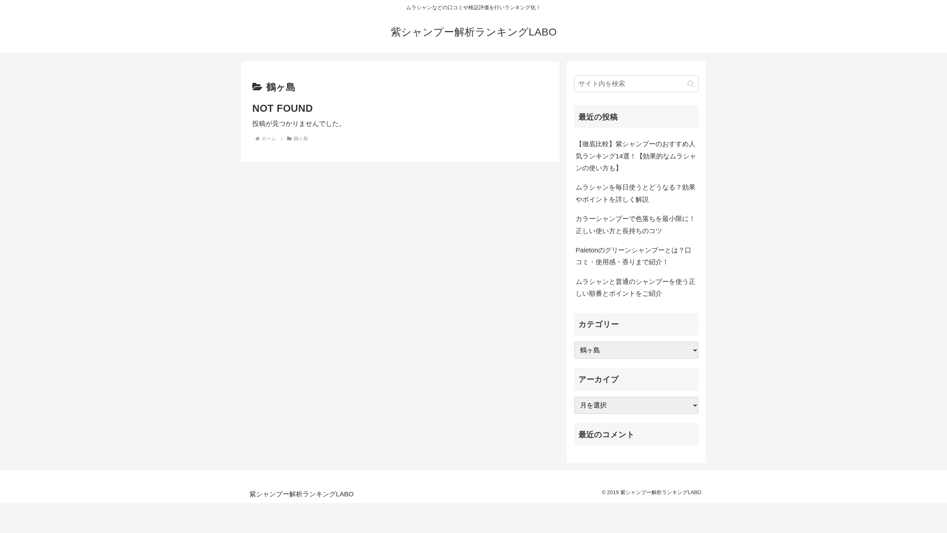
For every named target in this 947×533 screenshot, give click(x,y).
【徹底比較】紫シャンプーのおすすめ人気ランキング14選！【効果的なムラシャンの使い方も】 (636, 156)
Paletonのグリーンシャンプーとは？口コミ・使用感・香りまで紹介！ (633, 256)
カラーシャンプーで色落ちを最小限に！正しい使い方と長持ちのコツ (635, 224)
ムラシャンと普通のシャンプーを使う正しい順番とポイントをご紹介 (635, 287)
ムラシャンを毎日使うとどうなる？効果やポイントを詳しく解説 (635, 193)
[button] (690, 84)
